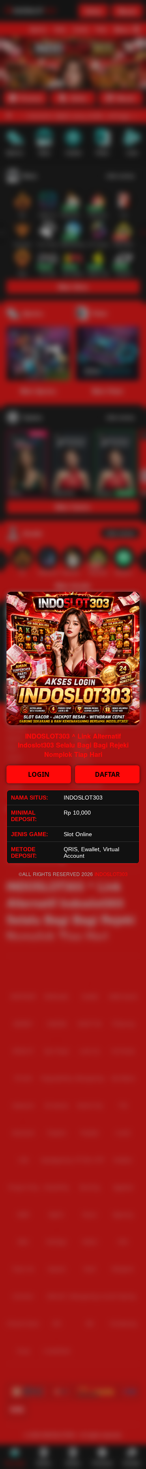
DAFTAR (107, 774)
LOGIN (38, 774)
